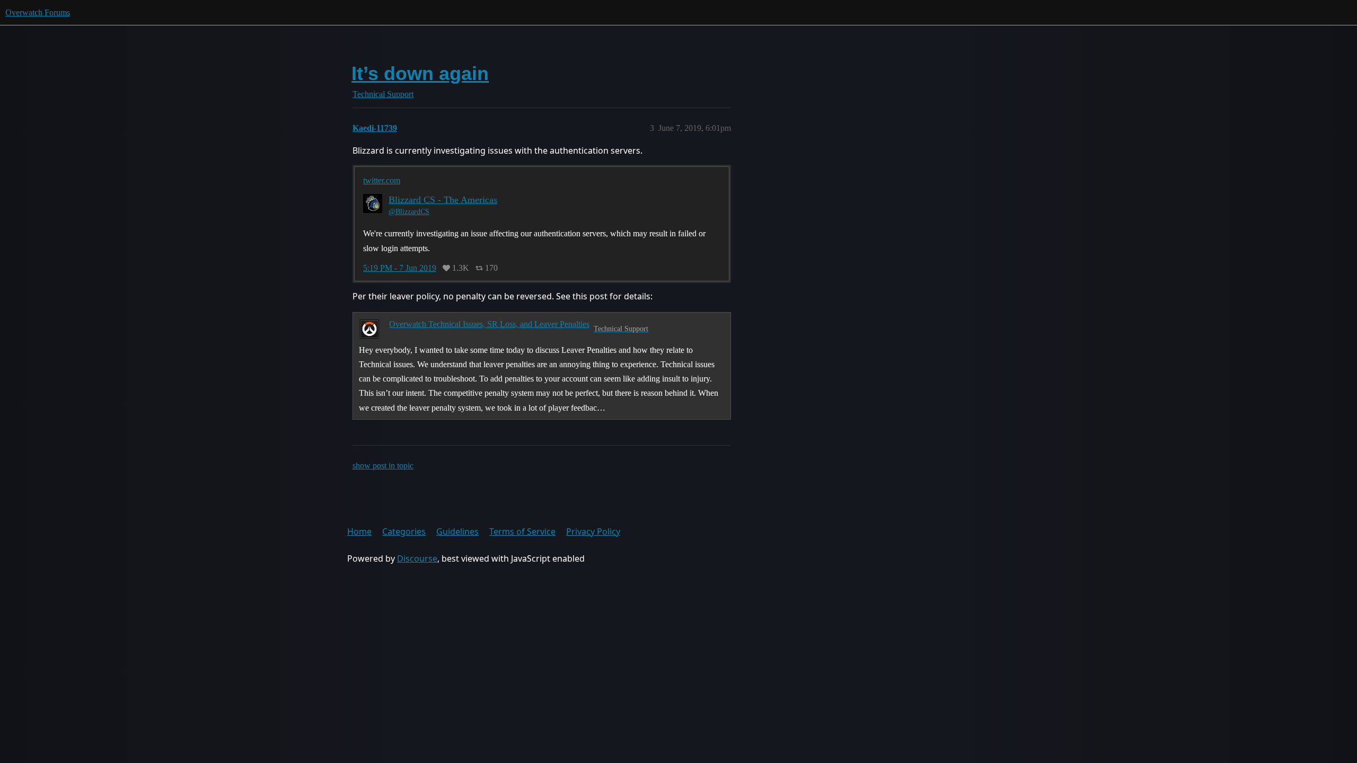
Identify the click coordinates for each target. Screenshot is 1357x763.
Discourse (417, 558)
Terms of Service (522, 531)
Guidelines (457, 531)
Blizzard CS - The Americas (443, 199)
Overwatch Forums (37, 12)
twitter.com (381, 180)
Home (359, 531)
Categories (404, 531)
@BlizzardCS (409, 212)
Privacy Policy (593, 531)
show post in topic (383, 465)
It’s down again (420, 73)
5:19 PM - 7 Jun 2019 (399, 268)
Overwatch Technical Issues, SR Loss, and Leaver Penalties (489, 324)
